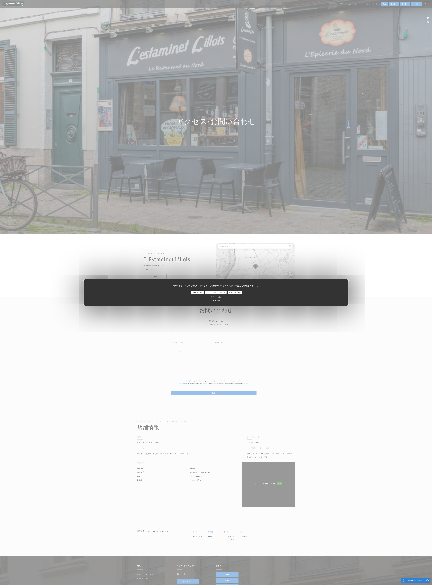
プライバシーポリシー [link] (216, 297)
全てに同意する (197, 292)
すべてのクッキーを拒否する (215, 292)
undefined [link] (216, 300)
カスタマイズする (235, 292)
